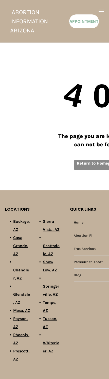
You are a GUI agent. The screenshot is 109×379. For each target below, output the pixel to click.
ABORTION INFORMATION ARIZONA (29, 21)
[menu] (101, 11)
